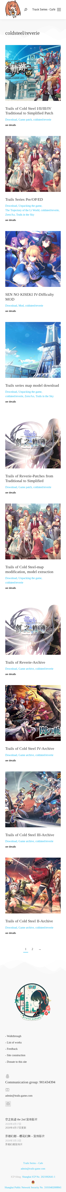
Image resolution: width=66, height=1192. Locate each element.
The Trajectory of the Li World (22, 210)
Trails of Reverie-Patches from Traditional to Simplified (29, 478)
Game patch (25, 119)
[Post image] (33, 73)
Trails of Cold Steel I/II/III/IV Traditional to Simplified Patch (29, 110)
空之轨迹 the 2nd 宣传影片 (21, 1119)
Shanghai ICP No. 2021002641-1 (38, 1177)
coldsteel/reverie (42, 119)
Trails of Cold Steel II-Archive (29, 921)
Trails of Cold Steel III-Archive (29, 835)
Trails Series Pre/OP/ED (24, 199)
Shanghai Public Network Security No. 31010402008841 (33, 1187)
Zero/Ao (10, 214)
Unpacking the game (30, 205)
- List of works (13, 1042)
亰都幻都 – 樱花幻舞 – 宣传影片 (25, 1136)
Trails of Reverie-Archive (25, 662)
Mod (21, 305)
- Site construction (15, 1055)
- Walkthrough (13, 1036)
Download (11, 119)
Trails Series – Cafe (33, 1163)
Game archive (26, 668)
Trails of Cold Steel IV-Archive (29, 748)
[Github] (8, 1104)
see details (10, 125)
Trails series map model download (32, 385)
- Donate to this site (16, 1061)
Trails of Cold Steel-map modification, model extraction (29, 569)
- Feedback (11, 1048)
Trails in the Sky (25, 214)
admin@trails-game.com (33, 1168)
